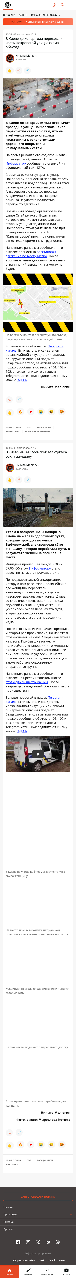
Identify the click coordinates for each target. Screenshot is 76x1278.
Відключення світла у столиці (46, 21)
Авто (62, 1260)
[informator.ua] (8, 5)
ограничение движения (37, 431)
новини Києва (13, 427)
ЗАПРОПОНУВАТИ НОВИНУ (38, 1196)
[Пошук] (62, 5)
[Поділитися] (18, 70)
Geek (41, 1260)
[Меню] (71, 5)
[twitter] (38, 1242)
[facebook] (18, 1242)
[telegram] (48, 1242)
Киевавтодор (44, 427)
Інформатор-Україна (23, 1260)
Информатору (40, 568)
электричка (12, 1164)
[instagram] (28, 1242)
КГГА (29, 427)
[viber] (58, 1242)
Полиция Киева (45, 1160)
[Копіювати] (27, 70)
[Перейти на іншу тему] (54, 5)
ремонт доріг (12, 431)
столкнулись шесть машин (27, 682)
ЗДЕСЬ (22, 380)
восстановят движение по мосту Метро (31, 254)
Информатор (16, 163)
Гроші (51, 1260)
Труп (29, 1160)
